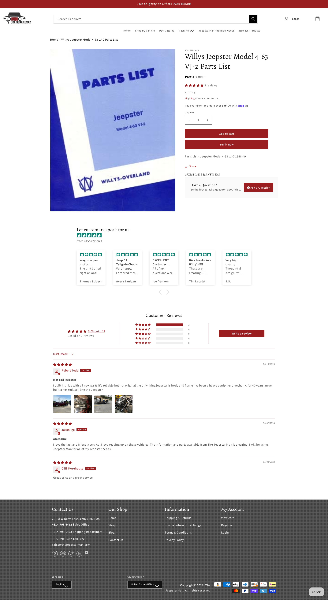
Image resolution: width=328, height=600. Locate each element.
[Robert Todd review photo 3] (103, 404)
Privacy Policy (174, 540)
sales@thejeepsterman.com (71, 545)
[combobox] (156, 19)
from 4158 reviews (89, 241)
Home (54, 40)
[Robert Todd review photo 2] (83, 404)
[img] (166, 235)
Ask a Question (260, 188)
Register (227, 525)
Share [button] (192, 166)
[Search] (253, 19)
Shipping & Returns (178, 518)
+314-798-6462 (62, 525)
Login (225, 532)
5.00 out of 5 (96, 331)
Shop (112, 525)
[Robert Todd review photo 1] (62, 404)
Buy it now (226, 145)
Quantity (189, 112)
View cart (227, 518)
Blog (111, 532)
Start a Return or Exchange (183, 525)
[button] (186, 31)
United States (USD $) (143, 584)
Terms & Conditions (178, 532)
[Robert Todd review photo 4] (123, 404)
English (60, 584)
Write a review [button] (242, 333)
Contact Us (115, 540)
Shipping (190, 98)
